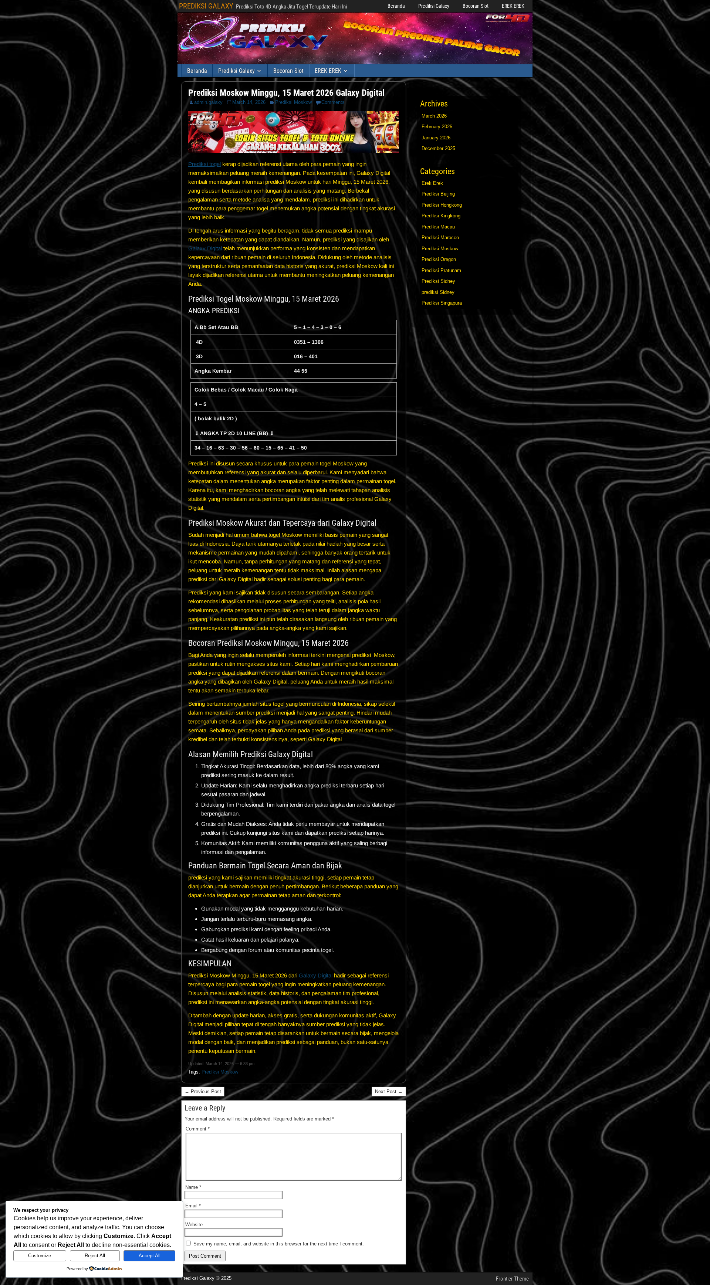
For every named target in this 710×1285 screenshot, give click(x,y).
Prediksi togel (204, 164)
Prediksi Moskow (293, 102)
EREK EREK (513, 6)
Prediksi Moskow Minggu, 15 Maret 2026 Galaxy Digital (286, 93)
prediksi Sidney (438, 292)
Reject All (95, 1255)
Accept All (149, 1255)
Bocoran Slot (475, 6)
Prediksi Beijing (438, 194)
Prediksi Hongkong (442, 205)
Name (193, 1187)
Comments (333, 102)
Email (193, 1205)
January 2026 (436, 137)
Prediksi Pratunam (441, 270)
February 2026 (437, 126)
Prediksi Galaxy (433, 6)
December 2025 (438, 148)
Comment (198, 1129)
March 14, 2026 (249, 102)
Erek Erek (432, 183)
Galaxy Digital (205, 248)
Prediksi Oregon (439, 259)
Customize (39, 1255)
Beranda (396, 6)
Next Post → (389, 1091)
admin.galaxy (208, 102)
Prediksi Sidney (438, 281)
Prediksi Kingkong (441, 215)
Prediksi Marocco (440, 237)
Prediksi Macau (438, 227)
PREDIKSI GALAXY (206, 5)
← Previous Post (203, 1091)
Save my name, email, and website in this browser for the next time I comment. (278, 1244)
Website (194, 1224)
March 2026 (434, 116)
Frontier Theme (512, 1278)
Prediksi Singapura (442, 303)
